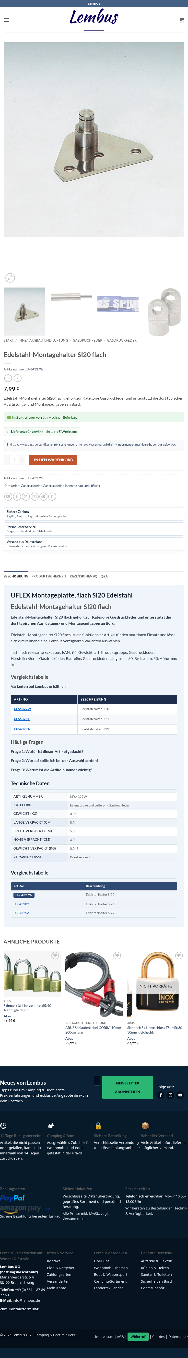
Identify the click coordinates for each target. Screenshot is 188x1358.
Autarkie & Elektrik (156, 1261)
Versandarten (58, 1281)
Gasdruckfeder (87, 340)
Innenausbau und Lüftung (43, 340)
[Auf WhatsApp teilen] (8, 497)
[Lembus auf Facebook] (160, 1095)
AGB (120, 1336)
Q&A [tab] (104, 576)
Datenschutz (178, 1336)
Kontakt (53, 1261)
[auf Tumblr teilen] (52, 497)
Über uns (101, 1261)
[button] (7, 20)
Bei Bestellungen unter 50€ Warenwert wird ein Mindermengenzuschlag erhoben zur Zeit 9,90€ (115, 444)
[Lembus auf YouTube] (180, 1095)
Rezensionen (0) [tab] (83, 576)
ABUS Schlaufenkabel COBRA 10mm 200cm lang (93, 1029)
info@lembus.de (26, 1300)
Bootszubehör (152, 1288)
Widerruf (138, 1336)
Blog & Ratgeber (60, 1268)
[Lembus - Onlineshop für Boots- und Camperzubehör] (94, 20)
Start (9, 340)
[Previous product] (17, 378)
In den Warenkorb (53, 460)
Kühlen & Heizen (155, 1268)
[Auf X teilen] (26, 497)
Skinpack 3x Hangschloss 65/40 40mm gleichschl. (27, 1007)
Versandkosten (44, 444)
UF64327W (22, 709)
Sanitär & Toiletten (156, 1274)
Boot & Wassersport (110, 1274)
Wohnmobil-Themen (111, 1268)
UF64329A (22, 729)
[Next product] (8, 378)
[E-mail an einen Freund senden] (35, 497)
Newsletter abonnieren (128, 1087)
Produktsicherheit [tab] (49, 576)
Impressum (104, 1336)
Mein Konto (56, 1288)
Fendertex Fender (108, 1288)
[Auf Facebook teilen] (17, 497)
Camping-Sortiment (110, 1281)
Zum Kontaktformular (19, 1309)
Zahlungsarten (59, 1274)
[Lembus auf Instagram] (170, 1095)
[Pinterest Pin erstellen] (43, 497)
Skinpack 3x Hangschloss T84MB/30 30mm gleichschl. (154, 1029)
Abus (8, 1016)
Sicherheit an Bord (156, 1281)
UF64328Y (22, 719)
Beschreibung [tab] (16, 576)
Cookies (158, 1336)
